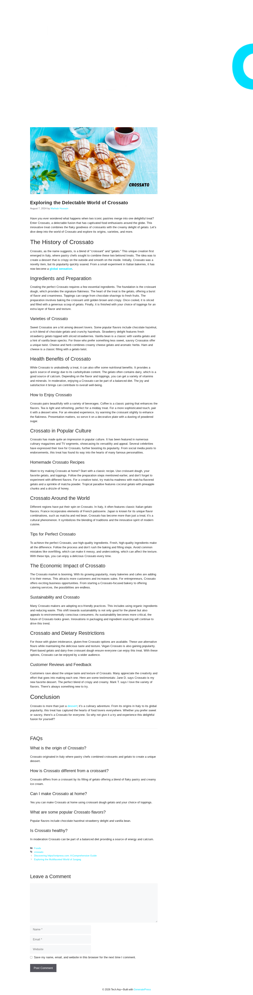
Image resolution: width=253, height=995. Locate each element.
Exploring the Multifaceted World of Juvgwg (57, 859)
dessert (72, 706)
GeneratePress (142, 989)
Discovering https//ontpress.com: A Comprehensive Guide (65, 855)
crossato (38, 852)
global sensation (61, 268)
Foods (37, 848)
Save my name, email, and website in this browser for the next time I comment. (85, 957)
